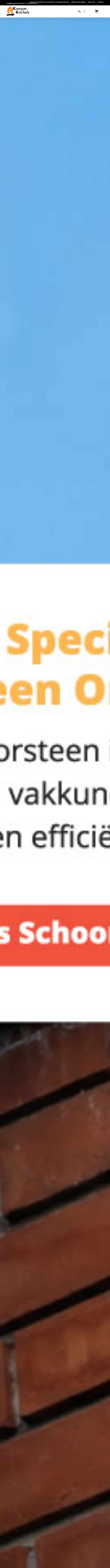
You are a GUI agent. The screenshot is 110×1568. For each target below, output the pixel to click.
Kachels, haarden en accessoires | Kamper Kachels (49, 2)
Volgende (104, 793)
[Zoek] (78, 11)
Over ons (91, 2)
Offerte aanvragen (78, 2)
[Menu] (84, 11)
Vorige (6, 793)
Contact (100, 2)
